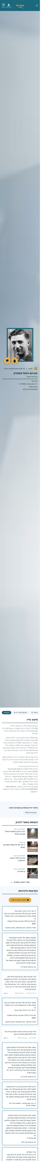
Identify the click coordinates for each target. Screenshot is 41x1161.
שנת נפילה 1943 (30, 812)
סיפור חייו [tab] (34, 712)
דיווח (5, 993)
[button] (7, 360)
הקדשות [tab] (6, 712)
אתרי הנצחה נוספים (22, 882)
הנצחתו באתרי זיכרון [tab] (20, 712)
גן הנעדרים (21, 871)
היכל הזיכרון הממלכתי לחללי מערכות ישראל (15, 832)
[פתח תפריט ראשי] (36, 5)
